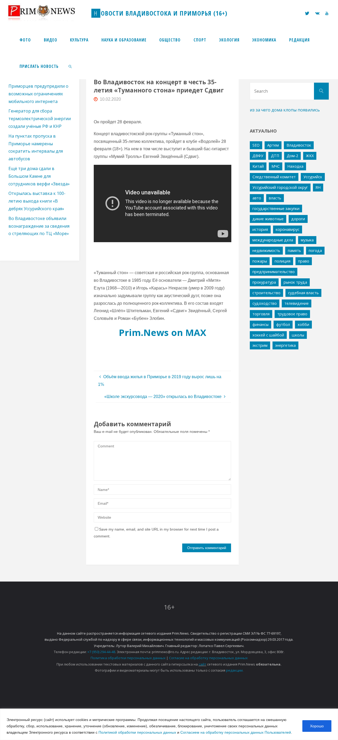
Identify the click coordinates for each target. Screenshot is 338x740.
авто (256, 197)
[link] (70, 66)
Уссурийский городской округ (280, 187)
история (260, 229)
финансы (260, 324)
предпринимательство (273, 271)
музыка (307, 239)
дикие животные (268, 218)
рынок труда (295, 282)
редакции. (234, 670)
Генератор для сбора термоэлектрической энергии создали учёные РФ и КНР (39, 118)
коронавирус (287, 229)
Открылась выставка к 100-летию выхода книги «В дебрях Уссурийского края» (36, 201)
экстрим (259, 345)
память (294, 250)
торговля (261, 313)
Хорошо (317, 726)
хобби (303, 324)
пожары (259, 261)
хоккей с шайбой (268, 335)
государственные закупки (275, 208)
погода (315, 250)
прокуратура (264, 282)
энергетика (285, 345)
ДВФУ (257, 155)
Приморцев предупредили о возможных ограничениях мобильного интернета (38, 93)
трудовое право (292, 313)
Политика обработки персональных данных (128, 657)
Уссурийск (312, 176)
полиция (282, 261)
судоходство (264, 303)
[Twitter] (307, 13)
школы (298, 335)
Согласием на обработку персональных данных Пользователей (235, 732)
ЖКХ (310, 155)
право (303, 261)
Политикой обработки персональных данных (137, 732)
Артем (273, 145)
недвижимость (266, 250)
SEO (256, 145)
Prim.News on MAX (162, 332)
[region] (169, 724)
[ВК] (317, 13)
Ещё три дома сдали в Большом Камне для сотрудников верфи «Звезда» (39, 176)
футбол (283, 324)
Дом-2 (292, 155)
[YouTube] (326, 13)
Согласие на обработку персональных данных (208, 657)
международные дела (272, 239)
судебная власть (303, 292)
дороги (298, 218)
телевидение (296, 303)
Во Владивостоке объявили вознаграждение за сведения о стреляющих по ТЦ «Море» (38, 226)
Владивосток (299, 145)
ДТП (275, 155)
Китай (258, 166)
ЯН (318, 187)
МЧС (275, 166)
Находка (295, 166)
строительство (266, 292)
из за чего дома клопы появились (285, 110)
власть (275, 197)
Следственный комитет (274, 176)
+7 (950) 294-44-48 (101, 651)
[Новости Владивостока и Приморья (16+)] (47, 13)
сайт (202, 664)
